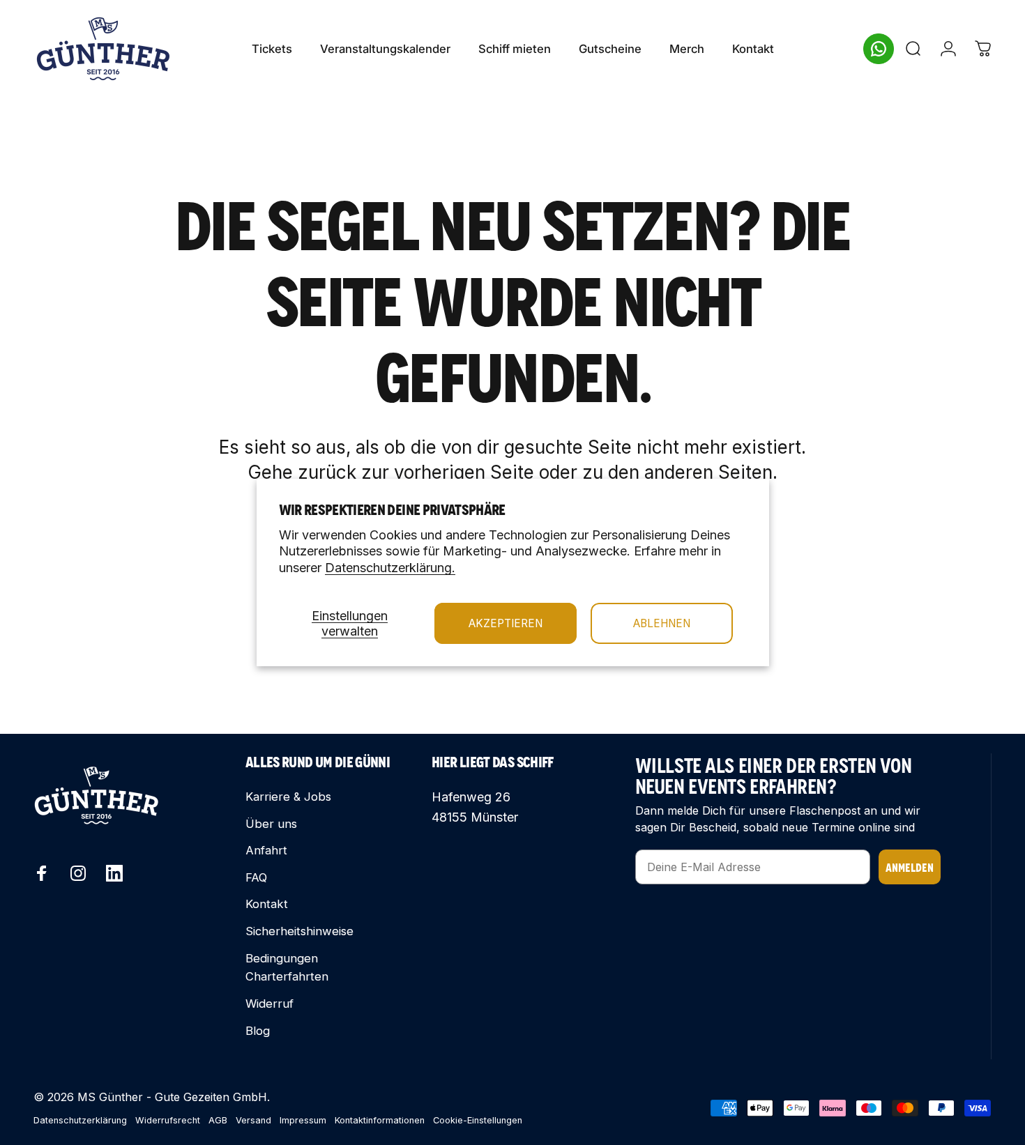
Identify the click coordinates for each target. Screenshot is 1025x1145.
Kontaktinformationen (380, 1120)
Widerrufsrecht (167, 1120)
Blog (257, 1031)
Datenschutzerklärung (80, 1120)
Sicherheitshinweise (299, 931)
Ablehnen (661, 623)
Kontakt (266, 904)
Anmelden (910, 866)
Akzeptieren (505, 623)
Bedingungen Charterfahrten (286, 967)
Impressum (303, 1120)
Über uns (271, 824)
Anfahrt (266, 850)
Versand (253, 1120)
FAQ (256, 877)
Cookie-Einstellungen (477, 1120)
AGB (217, 1120)
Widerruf (269, 1003)
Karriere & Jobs (288, 797)
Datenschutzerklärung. (390, 567)
